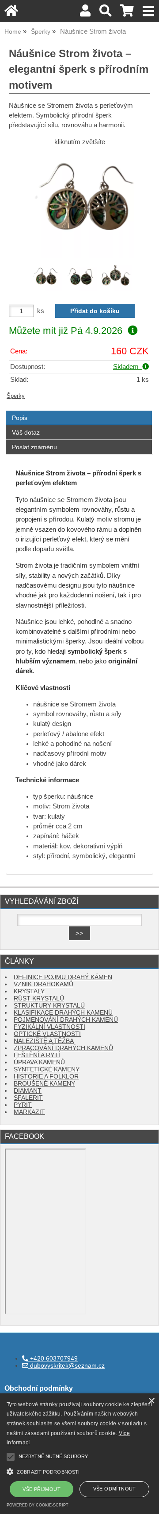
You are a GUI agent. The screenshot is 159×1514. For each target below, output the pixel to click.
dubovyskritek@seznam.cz (66, 1365)
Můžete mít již (65, 330)
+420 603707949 (53, 1358)
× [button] (151, 1401)
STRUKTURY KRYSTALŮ (49, 1005)
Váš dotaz (26, 432)
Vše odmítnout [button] (114, 1488)
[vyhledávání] (105, 13)
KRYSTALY (29, 991)
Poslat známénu (34, 447)
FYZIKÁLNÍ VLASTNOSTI (49, 1027)
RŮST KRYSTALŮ (39, 998)
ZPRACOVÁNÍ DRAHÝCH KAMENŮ (63, 1048)
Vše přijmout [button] (42, 1489)
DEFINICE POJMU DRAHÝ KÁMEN (63, 977)
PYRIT (23, 1105)
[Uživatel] (85, 13)
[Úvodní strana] (11, 13)
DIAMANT (28, 1090)
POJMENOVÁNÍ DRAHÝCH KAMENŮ (66, 1019)
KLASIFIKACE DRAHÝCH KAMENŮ (63, 1012)
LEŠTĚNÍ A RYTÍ (37, 1055)
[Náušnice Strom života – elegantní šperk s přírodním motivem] (79, 204)
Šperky (16, 396)
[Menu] (148, 11)
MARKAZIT (29, 1112)
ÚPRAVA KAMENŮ (39, 1062)
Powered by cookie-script (37, 1505)
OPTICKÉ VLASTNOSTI (47, 1034)
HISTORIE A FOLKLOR (46, 1076)
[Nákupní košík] (127, 13)
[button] (79, 1471)
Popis (19, 417)
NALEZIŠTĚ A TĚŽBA (44, 1041)
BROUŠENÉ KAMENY (44, 1083)
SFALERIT (28, 1097)
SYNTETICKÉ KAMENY (47, 1069)
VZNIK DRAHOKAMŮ (43, 984)
